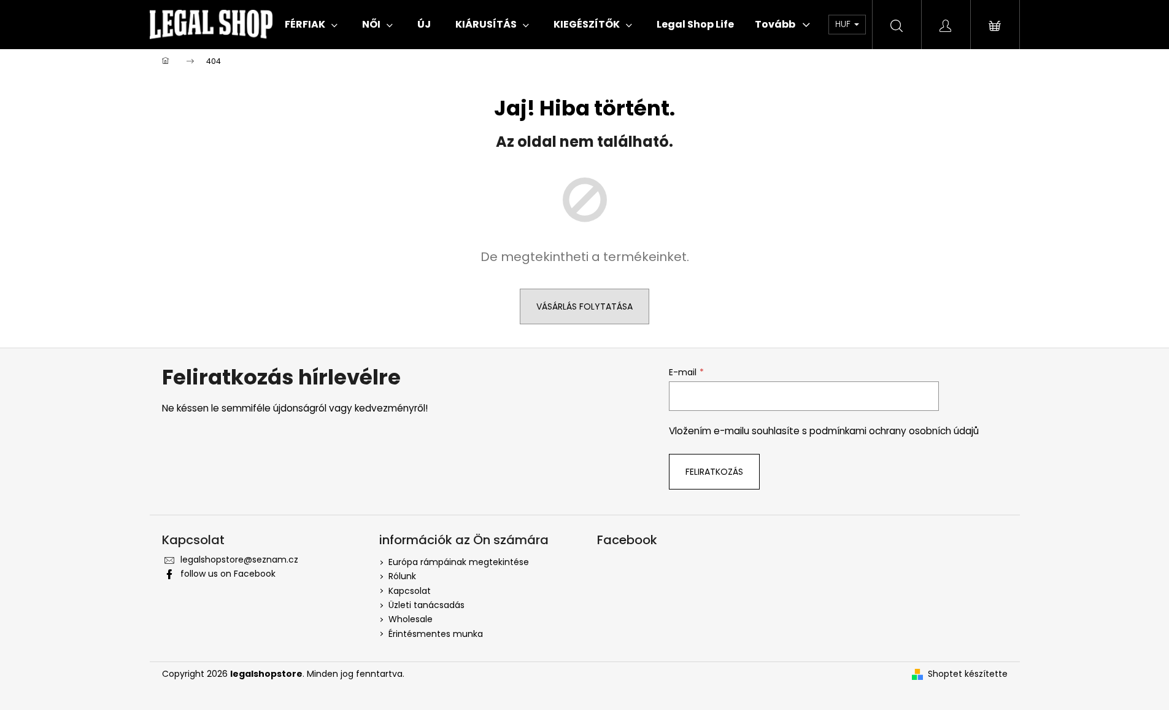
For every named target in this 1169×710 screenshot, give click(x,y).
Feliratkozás (714, 472)
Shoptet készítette (968, 674)
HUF (844, 24)
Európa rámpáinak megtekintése (458, 562)
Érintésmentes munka (435, 634)
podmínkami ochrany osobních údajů (894, 430)
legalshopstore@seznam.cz (239, 559)
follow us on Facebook (228, 574)
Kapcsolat (409, 591)
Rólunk (402, 576)
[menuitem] (311, 24)
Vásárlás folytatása (584, 306)
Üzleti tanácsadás (426, 605)
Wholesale (410, 619)
